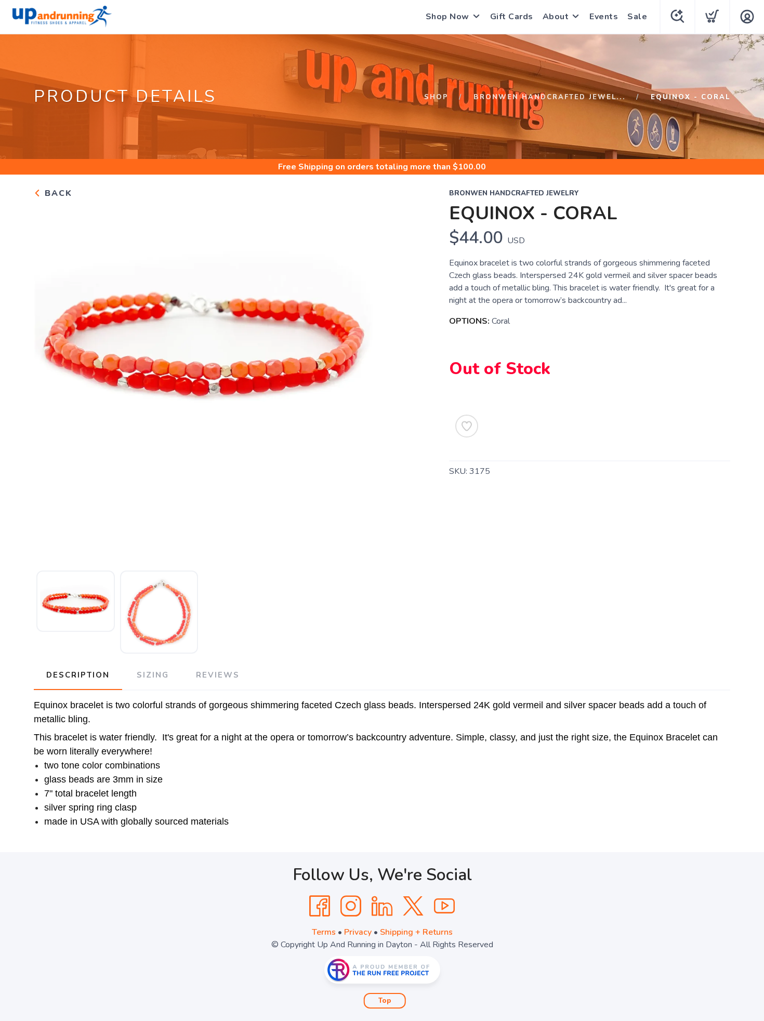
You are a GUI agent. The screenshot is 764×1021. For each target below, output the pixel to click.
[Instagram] (350, 906)
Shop (436, 97)
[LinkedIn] (382, 906)
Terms (324, 932)
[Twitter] (413, 906)
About (556, 16)
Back (57, 193)
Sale (637, 16)
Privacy (358, 932)
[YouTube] (444, 906)
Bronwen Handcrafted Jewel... (549, 97)
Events (603, 16)
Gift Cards (511, 16)
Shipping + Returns (416, 932)
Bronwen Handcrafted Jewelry (514, 193)
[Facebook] (319, 906)
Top (384, 1000)
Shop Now (447, 16)
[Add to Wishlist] (466, 426)
